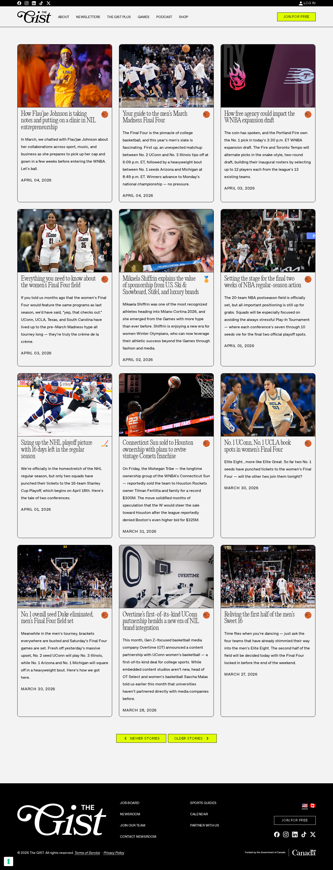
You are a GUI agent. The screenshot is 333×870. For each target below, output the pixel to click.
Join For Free (296, 17)
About (63, 17)
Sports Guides (203, 803)
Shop (183, 17)
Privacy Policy (113, 852)
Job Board (129, 803)
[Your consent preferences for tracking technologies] (8, 861)
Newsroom (130, 814)
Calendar (199, 814)
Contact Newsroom (138, 836)
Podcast (164, 17)
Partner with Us (204, 825)
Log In (310, 3)
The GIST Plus (119, 17)
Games (144, 17)
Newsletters (88, 17)
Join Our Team (132, 825)
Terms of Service (87, 852)
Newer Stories (141, 738)
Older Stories (192, 738)
